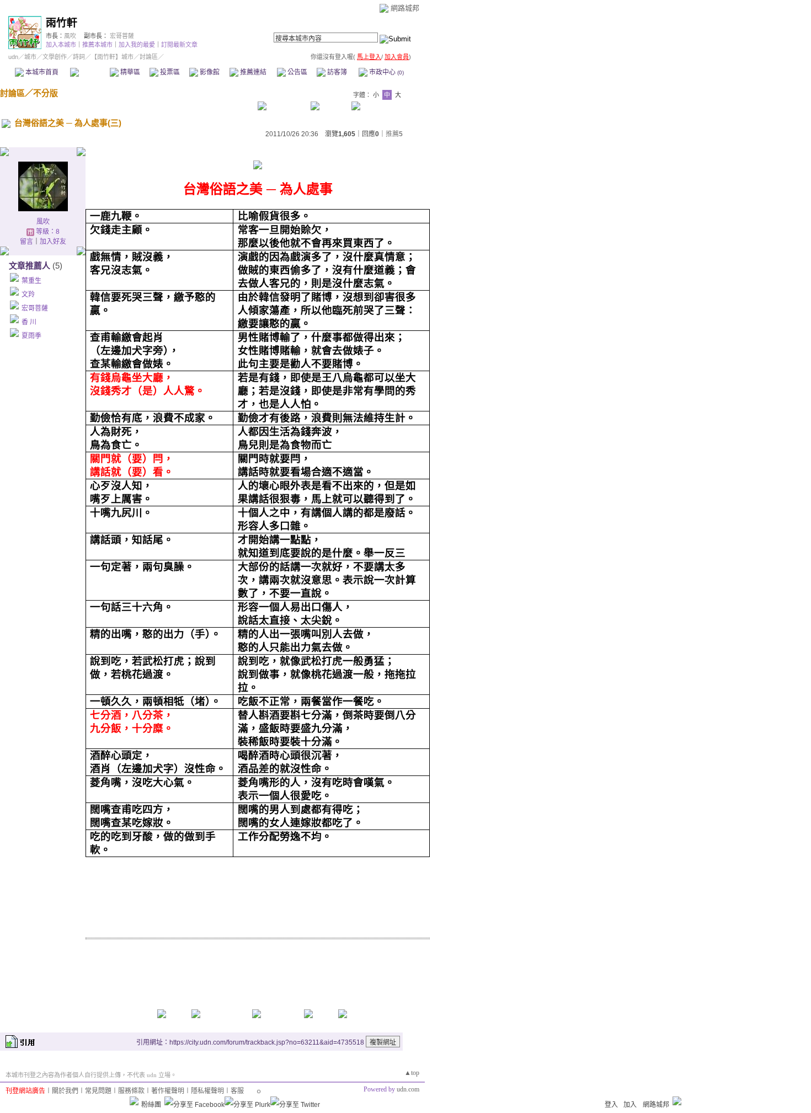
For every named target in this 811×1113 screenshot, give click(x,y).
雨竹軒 (61, 23)
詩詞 (79, 56)
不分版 (45, 93)
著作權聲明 (167, 1091)
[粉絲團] (134, 1100)
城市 (30, 56)
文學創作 (54, 56)
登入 (611, 1105)
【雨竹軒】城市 (112, 56)
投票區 (169, 72)
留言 (26, 241)
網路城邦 (405, 8)
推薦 (394, 134)
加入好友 (53, 241)
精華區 (129, 72)
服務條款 (131, 1091)
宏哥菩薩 (122, 36)
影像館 (209, 72)
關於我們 (65, 1091)
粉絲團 (151, 1105)
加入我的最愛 (137, 44)
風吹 (70, 36)
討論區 (89, 72)
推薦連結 (252, 72)
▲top (411, 1073)
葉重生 (31, 281)
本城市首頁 (41, 72)
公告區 (296, 72)
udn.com (408, 1089)
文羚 (28, 294)
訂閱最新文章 (179, 44)
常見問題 (98, 1091)
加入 (630, 1105)
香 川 (29, 322)
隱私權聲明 (207, 1091)
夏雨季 (31, 336)
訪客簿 (336, 72)
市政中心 (385, 72)
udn (13, 56)
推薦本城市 (97, 44)
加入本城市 (61, 44)
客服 (237, 1091)
